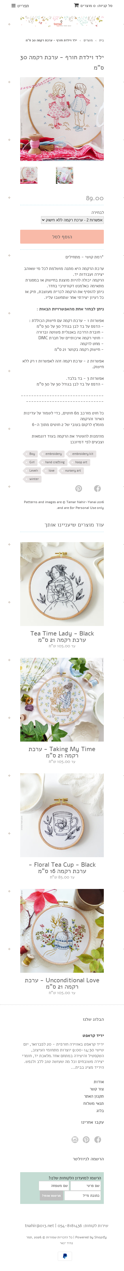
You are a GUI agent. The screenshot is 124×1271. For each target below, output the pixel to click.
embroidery (54, 454)
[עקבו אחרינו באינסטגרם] (76, 1141)
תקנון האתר (94, 1096)
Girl (32, 462)
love (52, 470)
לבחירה (97, 212)
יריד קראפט (93, 1035)
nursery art (73, 470)
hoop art (81, 462)
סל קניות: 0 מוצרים (96, 5)
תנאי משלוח (93, 1103)
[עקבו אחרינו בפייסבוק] (98, 1141)
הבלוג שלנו (93, 1019)
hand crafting (55, 462)
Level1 (33, 470)
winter (34, 479)
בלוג (100, 1110)
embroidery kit (82, 454)
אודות (99, 1082)
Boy (32, 454)
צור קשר (97, 1089)
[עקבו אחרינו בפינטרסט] (87, 1141)
